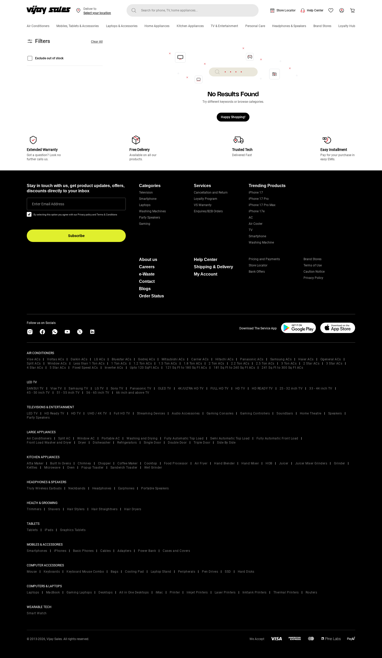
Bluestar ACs (121, 359)
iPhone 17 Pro (259, 199)
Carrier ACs (200, 359)
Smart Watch (37, 613)
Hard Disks (246, 571)
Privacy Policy (313, 278)
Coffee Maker (127, 463)
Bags (114, 571)
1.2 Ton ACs (143, 363)
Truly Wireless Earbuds (44, 488)
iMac (159, 592)
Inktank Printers (254, 592)
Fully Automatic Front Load (277, 438)
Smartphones (37, 551)
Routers (311, 592)
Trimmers (34, 509)
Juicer (283, 463)
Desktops (105, 592)
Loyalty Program (205, 199)
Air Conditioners (38, 26)
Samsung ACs (281, 359)
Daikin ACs (79, 359)
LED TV (32, 413)
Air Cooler (255, 224)
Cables (105, 551)
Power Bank (147, 551)
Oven (71, 467)
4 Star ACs (35, 367)
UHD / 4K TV (97, 413)
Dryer (82, 442)
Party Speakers (149, 217)
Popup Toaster (92, 467)
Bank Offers (257, 271)
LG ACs (99, 359)
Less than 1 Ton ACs (89, 363)
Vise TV (56, 388)
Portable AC (111, 438)
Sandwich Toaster (123, 467)
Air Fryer (201, 463)
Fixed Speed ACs (85, 367)
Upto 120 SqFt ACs (144, 367)
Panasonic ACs (252, 359)
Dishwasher (101, 442)
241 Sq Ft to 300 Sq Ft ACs (282, 367)
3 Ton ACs (289, 363)
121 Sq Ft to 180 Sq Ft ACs (186, 367)
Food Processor (176, 463)
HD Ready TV (54, 413)
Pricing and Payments (264, 259)
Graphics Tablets (72, 530)
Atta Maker (35, 463)
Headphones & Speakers (289, 26)
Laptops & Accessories (121, 26)
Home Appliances (156, 26)
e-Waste (147, 274)
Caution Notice (314, 271)
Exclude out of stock (49, 58)
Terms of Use (313, 265)
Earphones (126, 488)
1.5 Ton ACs (168, 363)
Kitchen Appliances (190, 26)
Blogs (145, 288)
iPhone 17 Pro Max (262, 205)
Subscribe (76, 236)
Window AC (86, 438)
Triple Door (202, 442)
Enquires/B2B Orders (208, 211)
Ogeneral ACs (330, 359)
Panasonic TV (140, 388)
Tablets (32, 530)
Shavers (54, 509)
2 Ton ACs (216, 363)
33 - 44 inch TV (320, 388)
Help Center (315, 10)
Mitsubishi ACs (173, 359)
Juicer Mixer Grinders (311, 463)
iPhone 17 (256, 192)
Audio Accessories (186, 413)
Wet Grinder (153, 467)
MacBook (53, 592)
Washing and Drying (142, 438)
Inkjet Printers (197, 592)
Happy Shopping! (233, 117)
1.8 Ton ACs (193, 363)
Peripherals (186, 571)
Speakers (335, 413)
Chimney (84, 463)
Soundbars (284, 413)
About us (148, 259)
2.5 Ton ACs (265, 363)
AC (251, 217)
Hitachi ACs (224, 359)
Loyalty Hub (346, 26)
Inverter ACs (114, 367)
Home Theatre (310, 413)
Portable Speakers (155, 488)
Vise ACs (33, 359)
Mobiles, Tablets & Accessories (77, 26)
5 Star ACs (58, 367)
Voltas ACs (55, 359)
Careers (147, 267)
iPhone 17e (257, 211)
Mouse (32, 571)
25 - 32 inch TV (291, 388)
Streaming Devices (151, 413)
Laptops (144, 205)
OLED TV (164, 388)
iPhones (60, 551)
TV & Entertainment (224, 26)
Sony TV (117, 388)
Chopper (104, 463)
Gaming (144, 224)
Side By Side (226, 442)
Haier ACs (306, 359)
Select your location (97, 13)
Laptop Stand (161, 571)
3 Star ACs (334, 363)
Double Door (177, 442)
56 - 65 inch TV (97, 392)
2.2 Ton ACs (240, 363)
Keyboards (52, 571)
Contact (147, 281)
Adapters (124, 551)
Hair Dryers (132, 509)
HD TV (240, 388)
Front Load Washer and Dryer (49, 442)
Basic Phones (83, 551)
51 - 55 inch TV (68, 392)
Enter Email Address (48, 204)
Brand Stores (322, 26)
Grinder (339, 463)
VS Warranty (203, 205)
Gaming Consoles (220, 413)
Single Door (152, 442)
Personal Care (255, 26)
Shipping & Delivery (213, 267)
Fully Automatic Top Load (183, 438)
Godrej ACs (146, 359)
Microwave (52, 467)
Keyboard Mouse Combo (85, 571)
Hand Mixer (250, 463)
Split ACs (34, 363)
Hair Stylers (76, 509)
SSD (228, 571)
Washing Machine (261, 242)
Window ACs (57, 363)
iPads (49, 530)
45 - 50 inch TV (38, 392)
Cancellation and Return (211, 192)
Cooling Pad (134, 571)
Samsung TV (78, 388)
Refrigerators (127, 442)
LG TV (99, 388)
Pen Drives (210, 571)
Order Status (151, 296)
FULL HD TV (219, 388)
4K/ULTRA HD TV (191, 388)
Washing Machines (152, 211)
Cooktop (150, 463)
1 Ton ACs (119, 363)
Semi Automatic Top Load (230, 438)
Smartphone (147, 199)
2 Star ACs (311, 363)
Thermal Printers (286, 592)
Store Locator (285, 10)
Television (146, 192)
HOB (269, 463)
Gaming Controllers (255, 413)
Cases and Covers (176, 551)
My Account (205, 274)
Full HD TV (122, 413)
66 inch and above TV (132, 392)
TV (251, 230)
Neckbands (76, 488)
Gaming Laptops (79, 592)
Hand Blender (224, 463)
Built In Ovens (60, 463)
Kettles (32, 467)
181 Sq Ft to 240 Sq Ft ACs (234, 367)
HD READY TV (262, 388)
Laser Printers (225, 592)
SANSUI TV (35, 388)
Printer (175, 592)
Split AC (64, 438)
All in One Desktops (134, 592)
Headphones (101, 488)
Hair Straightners (104, 509)
